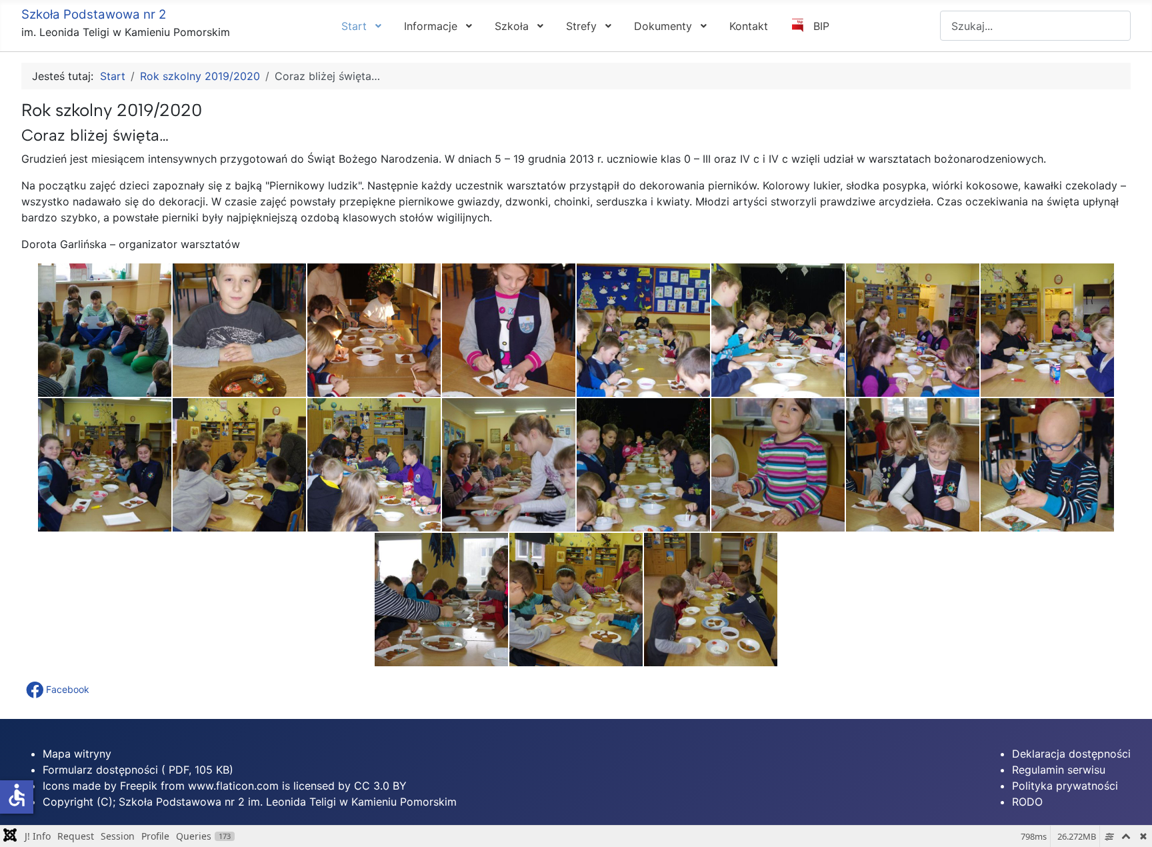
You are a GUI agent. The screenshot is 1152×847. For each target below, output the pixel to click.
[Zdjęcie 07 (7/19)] (912, 330)
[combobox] (1035, 26)
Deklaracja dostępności (1071, 753)
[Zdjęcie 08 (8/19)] (1047, 330)
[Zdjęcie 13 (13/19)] (643, 465)
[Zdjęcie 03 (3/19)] (374, 330)
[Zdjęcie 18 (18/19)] (576, 599)
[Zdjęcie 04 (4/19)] (508, 330)
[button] (59, 689)
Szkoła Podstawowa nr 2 (93, 14)
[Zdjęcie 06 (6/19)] (778, 330)
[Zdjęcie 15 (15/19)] (912, 465)
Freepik (138, 785)
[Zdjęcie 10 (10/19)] (239, 465)
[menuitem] (360, 25)
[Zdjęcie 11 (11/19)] (374, 465)
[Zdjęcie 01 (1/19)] (104, 330)
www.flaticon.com (233, 785)
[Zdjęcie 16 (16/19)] (1047, 465)
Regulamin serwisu (1058, 769)
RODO (1027, 801)
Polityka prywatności (1065, 785)
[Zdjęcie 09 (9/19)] (104, 465)
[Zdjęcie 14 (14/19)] (778, 465)
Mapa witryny (77, 753)
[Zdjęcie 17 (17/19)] (441, 599)
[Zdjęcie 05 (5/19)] (643, 330)
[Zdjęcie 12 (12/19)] (508, 465)
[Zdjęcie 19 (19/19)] (710, 599)
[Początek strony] (1128, 822)
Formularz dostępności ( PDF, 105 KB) (138, 769)
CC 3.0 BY (380, 785)
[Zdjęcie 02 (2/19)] (239, 330)
